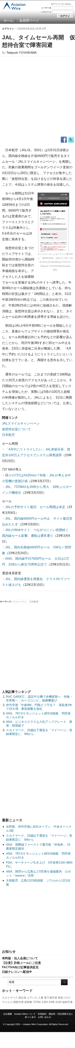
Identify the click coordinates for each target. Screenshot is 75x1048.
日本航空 (8, 434)
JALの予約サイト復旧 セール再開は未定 (35, 507)
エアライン (8, 28)
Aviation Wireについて (25, 1014)
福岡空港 (67, 1002)
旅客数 (28, 1002)
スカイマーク (10, 997)
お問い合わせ (44, 1017)
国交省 (22, 997)
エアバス (32, 997)
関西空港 (18, 1002)
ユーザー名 (46, 8)
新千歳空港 (50, 997)
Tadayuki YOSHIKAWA (21, 52)
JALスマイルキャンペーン (21, 423)
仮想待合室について (16, 429)
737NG (37, 1002)
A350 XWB (48, 1002)
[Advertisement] (37, 918)
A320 (58, 1002)
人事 (40, 997)
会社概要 (7, 1014)
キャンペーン (19, 601)
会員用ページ (29, 20)
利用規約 (42, 1014)
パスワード (46, 12)
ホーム (8, 20)
